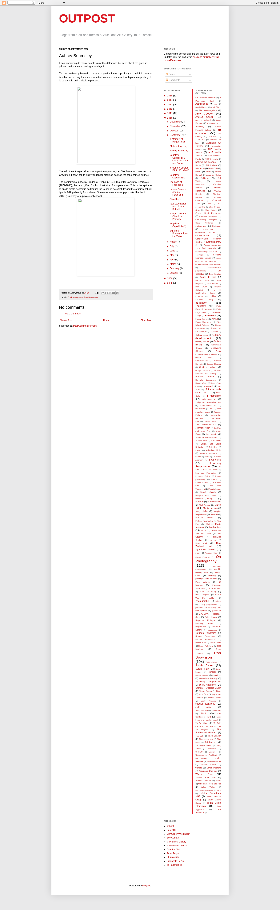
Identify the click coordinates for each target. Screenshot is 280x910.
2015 (170, 95)
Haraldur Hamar (204, 376)
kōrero (198, 457)
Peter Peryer (173, 853)
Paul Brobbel (215, 588)
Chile (209, 204)
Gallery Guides (202, 341)
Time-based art (206, 739)
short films (203, 694)
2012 (170, 109)
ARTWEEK (200, 140)
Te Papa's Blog (174, 865)
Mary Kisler (201, 511)
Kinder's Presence (208, 453)
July (172, 246)
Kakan (198, 450)
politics (218, 601)
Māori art (199, 501)
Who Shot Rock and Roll (209, 784)
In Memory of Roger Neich (178, 140)
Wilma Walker (208, 787)
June (173, 250)
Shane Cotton (205, 691)
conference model (205, 232)
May (172, 255)
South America (208, 701)
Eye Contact (173, 837)
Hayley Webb (201, 383)
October (174, 130)
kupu (207, 457)
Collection (216, 226)
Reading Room (204, 623)
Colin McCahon (204, 223)
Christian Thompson (208, 216)
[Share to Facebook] (114, 293)
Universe (213, 752)
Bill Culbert (211, 165)
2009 (170, 278)
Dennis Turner (202, 280)
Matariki (214, 514)
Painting (212, 575)
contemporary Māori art (206, 252)
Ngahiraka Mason (205, 549)
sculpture (216, 675)
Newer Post (66, 320)
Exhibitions (210, 315)
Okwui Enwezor (202, 557)
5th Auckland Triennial (205, 98)
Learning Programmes (208, 464)
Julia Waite (216, 440)
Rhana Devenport (205, 636)
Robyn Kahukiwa (205, 646)
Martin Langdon (210, 508)
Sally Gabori (211, 662)
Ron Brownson (91, 297)
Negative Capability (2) (178, 176)
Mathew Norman (204, 517)
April (172, 259)
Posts (171, 74)
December (175, 121)
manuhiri (199, 499)
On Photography (75, 297)
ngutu (198, 553)
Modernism (215, 527)
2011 (170, 113)
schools (212, 672)
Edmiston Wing (204, 299)
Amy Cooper (204, 113)
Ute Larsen (201, 758)
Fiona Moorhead (203, 322)
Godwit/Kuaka (201, 361)
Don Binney (212, 283)
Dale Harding (215, 274)
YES (219, 790)
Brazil (208, 172)
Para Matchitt (202, 582)
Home (106, 320)
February (175, 268)
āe (215, 104)
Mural (203, 530)
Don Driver (201, 287)
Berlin (198, 165)
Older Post (146, 320)
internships (200, 409)
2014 (170, 100)
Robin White (215, 643)
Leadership (215, 459)
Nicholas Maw (211, 553)
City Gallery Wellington (206, 220)
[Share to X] (110, 293)
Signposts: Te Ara (176, 861)
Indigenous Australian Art (208, 402)
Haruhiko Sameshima (205, 380)
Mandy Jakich (208, 492)
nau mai (213, 540)
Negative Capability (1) (178, 225)
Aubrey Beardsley (179, 150)
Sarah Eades (204, 665)
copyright (199, 255)
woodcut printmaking (204, 790)
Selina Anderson (207, 684)
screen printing (202, 675)
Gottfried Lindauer (208, 367)
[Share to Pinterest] (117, 293)
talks (209, 717)
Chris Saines (211, 210)
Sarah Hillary (202, 668)
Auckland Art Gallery (203, 57)
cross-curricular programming (208, 264)
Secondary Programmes (208, 681)
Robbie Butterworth (205, 639)
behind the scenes (205, 162)
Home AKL (208, 386)
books (198, 171)
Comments (174, 80)
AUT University (211, 159)
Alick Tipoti (216, 107)
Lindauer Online (202, 476)
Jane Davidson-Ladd (205, 424)
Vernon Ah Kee (214, 761)
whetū (218, 781)
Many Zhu (212, 498)
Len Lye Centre (210, 470)
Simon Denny (214, 697)
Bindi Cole (213, 168)
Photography (202, 601)
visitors (198, 768)
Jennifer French (202, 428)
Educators (200, 306)
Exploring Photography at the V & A (179, 233)
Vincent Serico (208, 765)
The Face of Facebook (176, 183)
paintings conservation (206, 579)
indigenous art (209, 399)
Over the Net (173, 849)
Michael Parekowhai (204, 521)
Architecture (212, 123)
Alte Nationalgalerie (208, 110)
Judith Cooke (201, 441)
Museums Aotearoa (177, 845)
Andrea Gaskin (204, 117)
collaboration (201, 226)
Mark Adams (204, 505)
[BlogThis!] (106, 293)
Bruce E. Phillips (213, 175)
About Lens (175, 199)
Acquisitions (201, 104)
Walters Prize (204, 774)
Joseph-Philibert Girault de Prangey (178, 216)
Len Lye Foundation (206, 473)
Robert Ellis (200, 643)
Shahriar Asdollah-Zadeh (208, 688)
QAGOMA (203, 614)
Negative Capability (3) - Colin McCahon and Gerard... (179, 159)
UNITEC (198, 752)
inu (211, 409)
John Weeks (211, 434)
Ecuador (199, 296)
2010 (170, 118)
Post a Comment (72, 313)
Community (208, 229)
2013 (170, 104)
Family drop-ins (202, 319)
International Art (208, 405)
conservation (202, 235)
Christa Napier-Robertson (208, 213)
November (175, 126)
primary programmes (208, 604)
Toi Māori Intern (203, 745)
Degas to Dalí (207, 277)
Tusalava (212, 749)
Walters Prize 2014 (205, 777)
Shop (218, 691)
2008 (170, 283)
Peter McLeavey (208, 591)
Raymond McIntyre (205, 620)
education (201, 302)
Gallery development (208, 336)
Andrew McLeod (203, 120)
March (173, 264)
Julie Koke (213, 447)
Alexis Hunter (201, 107)
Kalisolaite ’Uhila (213, 450)
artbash (170, 826)
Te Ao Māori (201, 723)
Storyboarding (201, 710)
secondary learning (208, 678)
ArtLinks (212, 136)
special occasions (205, 703)
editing (213, 296)
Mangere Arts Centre (206, 495)
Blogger (146, 885)
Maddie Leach (214, 489)
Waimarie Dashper (208, 771)
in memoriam (214, 396)
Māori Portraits (214, 501)
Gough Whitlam (202, 370)
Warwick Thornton (203, 781)
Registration (200, 627)
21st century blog (178, 146)
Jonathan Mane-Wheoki (206, 437)
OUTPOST (87, 18)
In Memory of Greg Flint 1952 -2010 (179, 169)
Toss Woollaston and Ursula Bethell (178, 206)
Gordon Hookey (214, 364)
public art (216, 611)
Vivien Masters (214, 768)
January (174, 273)
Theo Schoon (214, 736)
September (176, 135)
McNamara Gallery (176, 841)
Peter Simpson (202, 595)
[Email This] (103, 293)
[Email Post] (96, 293)
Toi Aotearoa (211, 742)
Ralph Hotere (211, 617)
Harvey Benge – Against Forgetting (178, 192)
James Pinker (210, 421)
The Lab (199, 736)
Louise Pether (201, 483)
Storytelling (216, 710)
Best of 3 (171, 830)
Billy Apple (200, 168)
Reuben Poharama (205, 633)
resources (212, 630)
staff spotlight (204, 707)
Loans (214, 479)
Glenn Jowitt (203, 357)
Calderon (205, 178)
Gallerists (214, 332)
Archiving (199, 126)
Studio (204, 713)
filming (215, 319)
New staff (201, 543)
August (174, 241)
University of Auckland (206, 755)
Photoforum (173, 857)
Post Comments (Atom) (85, 326)
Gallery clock (201, 335)
